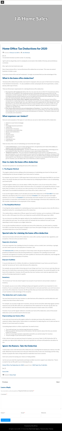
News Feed (13, 375)
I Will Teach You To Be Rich (39, 365)
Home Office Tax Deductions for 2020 (13, 365)
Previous (5, 382)
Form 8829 (49, 193)
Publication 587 (8, 250)
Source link (5, 371)
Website (43, 412)
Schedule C (35, 195)
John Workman (26, 52)
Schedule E (20, 197)
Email (23, 412)
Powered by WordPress (31, 426)
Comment (4, 394)
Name (3, 412)
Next (58, 382)
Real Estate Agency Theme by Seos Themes (41, 429)
